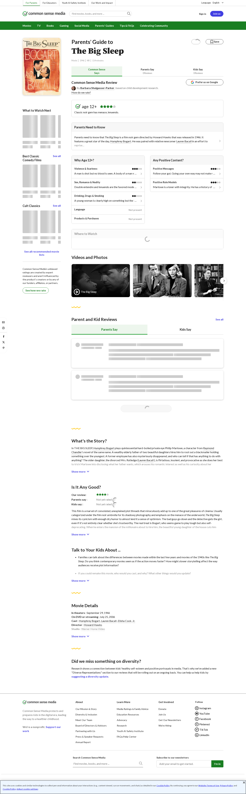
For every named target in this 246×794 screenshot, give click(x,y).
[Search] (140, 764)
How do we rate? (81, 92)
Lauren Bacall (184, 141)
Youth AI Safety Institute (74, 3)
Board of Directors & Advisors (91, 725)
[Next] (223, 280)
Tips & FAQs (127, 25)
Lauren (142, 460)
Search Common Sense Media (89, 757)
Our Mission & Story (86, 709)
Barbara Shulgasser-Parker (97, 87)
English (216, 2)
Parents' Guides (104, 25)
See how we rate (35, 290)
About (79, 702)
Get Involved (166, 702)
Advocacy (122, 720)
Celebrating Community (154, 25)
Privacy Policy (226, 785)
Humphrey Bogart (120, 141)
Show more (78, 471)
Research (122, 725)
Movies (27, 25)
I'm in (217, 763)
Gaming (64, 25)
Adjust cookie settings (27, 789)
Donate (162, 709)
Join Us (162, 714)
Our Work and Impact (102, 3)
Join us (217, 13)
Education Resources (128, 714)
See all (219, 319)
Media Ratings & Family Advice (132, 709)
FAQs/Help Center (126, 736)
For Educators (49, 3)
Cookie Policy (163, 785)
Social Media (81, 25)
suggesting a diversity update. (90, 676)
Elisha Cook (124, 620)
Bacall (150, 460)
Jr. (134, 620)
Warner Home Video (93, 628)
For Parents (31, 3)
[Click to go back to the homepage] (44, 14)
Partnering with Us (85, 731)
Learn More (123, 702)
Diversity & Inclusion (86, 714)
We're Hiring (164, 725)
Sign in (202, 13)
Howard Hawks (93, 624)
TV (39, 25)
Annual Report (83, 742)
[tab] (96, 71)
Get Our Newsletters (169, 720)
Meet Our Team (83, 720)
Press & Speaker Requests (89, 736)
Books (50, 25)
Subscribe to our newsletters (172, 757)
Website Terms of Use (208, 785)
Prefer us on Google (206, 82)
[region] (123, 787)
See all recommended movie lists (41, 253)
